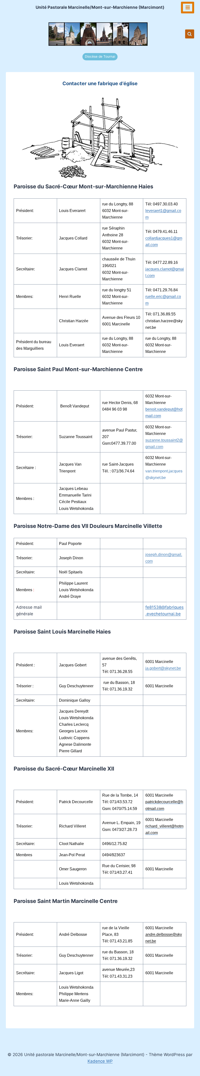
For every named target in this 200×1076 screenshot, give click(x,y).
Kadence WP (100, 1061)
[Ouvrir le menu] (187, 7)
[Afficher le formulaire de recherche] (189, 33)
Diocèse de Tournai (100, 56)
